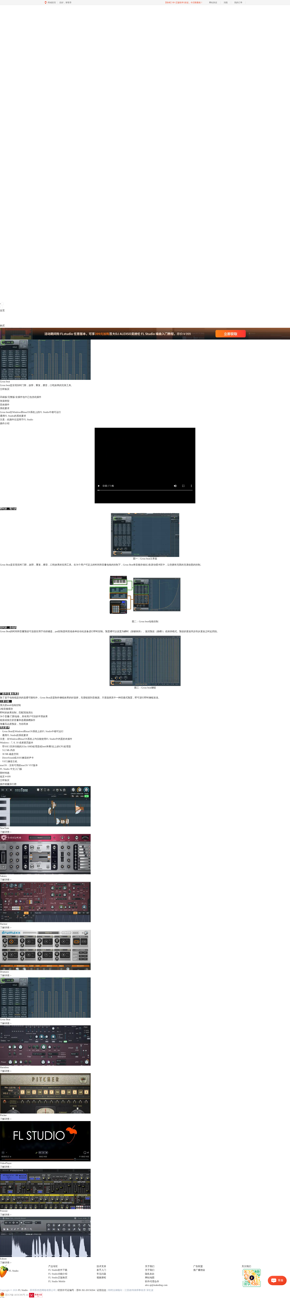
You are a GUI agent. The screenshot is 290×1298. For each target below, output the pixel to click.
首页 (2, 310)
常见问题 (101, 1274)
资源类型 (4, 401)
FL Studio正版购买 (57, 1277)
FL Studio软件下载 (57, 1270)
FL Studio (47, 731)
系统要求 (4, 408)
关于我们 (149, 1270)
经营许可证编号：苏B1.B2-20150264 (76, 1290)
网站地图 (149, 1277)
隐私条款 (149, 1274)
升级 (21, 318)
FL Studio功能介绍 (57, 1274)
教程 (16, 318)
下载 (7, 318)
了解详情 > (5, 832)
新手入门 (101, 1270)
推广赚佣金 (199, 1270)
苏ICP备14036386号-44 (16, 1295)
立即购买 (4, 780)
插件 (11, 318)
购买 (2, 325)
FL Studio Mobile (56, 1281)
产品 (2, 318)
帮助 (25, 318)
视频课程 (101, 1277)
